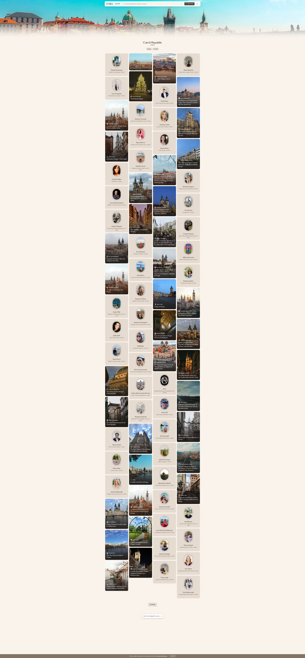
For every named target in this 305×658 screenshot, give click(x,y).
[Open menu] (197, 3)
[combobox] (154, 4)
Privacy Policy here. (162, 656)
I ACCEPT (173, 656)
